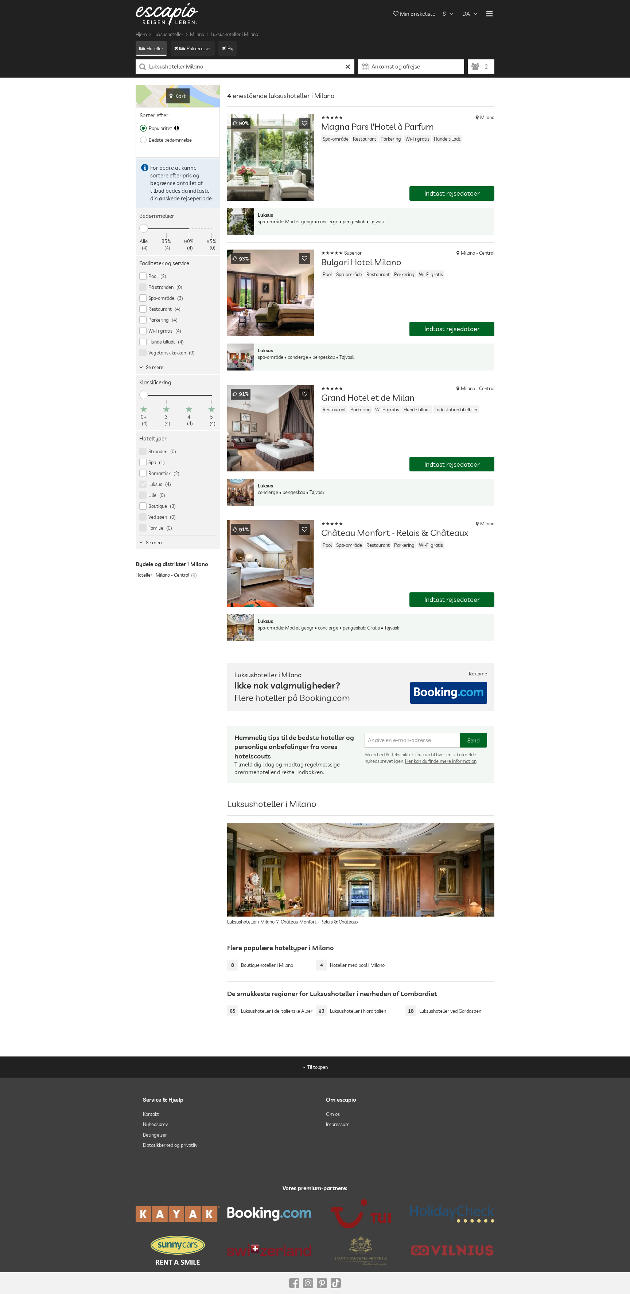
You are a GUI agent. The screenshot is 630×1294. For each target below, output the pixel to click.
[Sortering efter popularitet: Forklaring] (176, 128)
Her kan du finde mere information (441, 761)
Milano (197, 34)
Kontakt (151, 1114)
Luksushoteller (168, 34)
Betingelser (155, 1135)
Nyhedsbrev (155, 1125)
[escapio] (167, 13)
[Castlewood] (361, 1250)
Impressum (338, 1125)
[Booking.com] (269, 1214)
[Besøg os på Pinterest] (322, 1283)
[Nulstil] (348, 66)
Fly (230, 48)
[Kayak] (178, 1214)
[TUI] (361, 1213)
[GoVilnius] (452, 1250)
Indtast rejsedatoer (452, 193)
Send (473, 740)
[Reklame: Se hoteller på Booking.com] (448, 693)
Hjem (141, 34)
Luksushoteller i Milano (234, 34)
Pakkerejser (199, 48)
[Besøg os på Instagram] (308, 1283)
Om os (333, 1114)
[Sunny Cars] (178, 1250)
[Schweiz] (269, 1250)
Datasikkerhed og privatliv (170, 1145)
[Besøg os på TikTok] (336, 1283)
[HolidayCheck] (452, 1214)
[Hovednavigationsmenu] (489, 14)
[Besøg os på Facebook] (294, 1283)
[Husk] (304, 123)
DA (466, 13)
